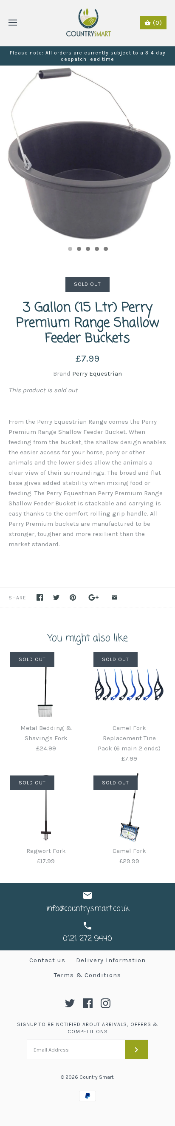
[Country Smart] (87, 23)
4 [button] (96, 249)
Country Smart (96, 1077)
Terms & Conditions (87, 975)
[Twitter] (70, 1003)
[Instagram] (105, 1003)
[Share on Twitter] (56, 597)
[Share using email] (114, 597)
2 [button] (78, 249)
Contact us (47, 960)
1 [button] (69, 249)
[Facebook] (88, 1003)
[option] (87, 153)
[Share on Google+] (93, 597)
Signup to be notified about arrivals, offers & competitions (87, 1028)
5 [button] (105, 249)
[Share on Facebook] (40, 597)
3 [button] (87, 249)
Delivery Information (111, 960)
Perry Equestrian (97, 373)
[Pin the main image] (73, 597)
